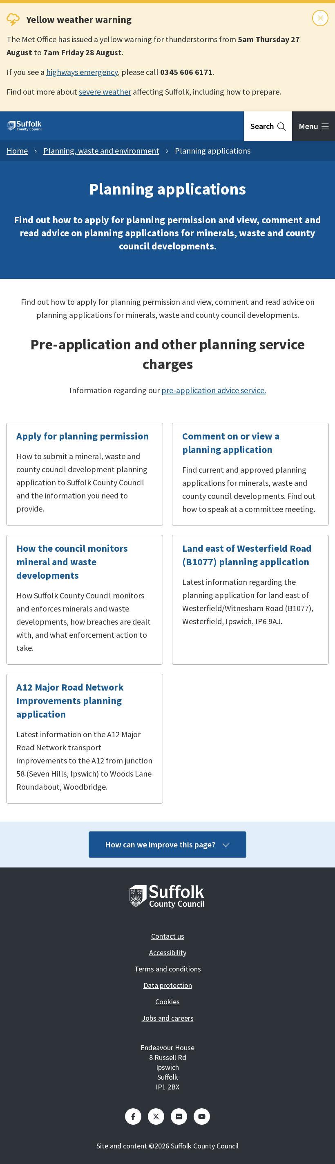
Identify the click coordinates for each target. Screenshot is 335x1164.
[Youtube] (202, 1116)
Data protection (167, 985)
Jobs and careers (168, 1018)
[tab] (268, 126)
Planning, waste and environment (101, 150)
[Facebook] (133, 1116)
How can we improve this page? (160, 844)
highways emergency (82, 72)
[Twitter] (156, 1116)
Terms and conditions (167, 969)
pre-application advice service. (213, 390)
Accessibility (167, 952)
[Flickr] (179, 1116)
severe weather (105, 91)
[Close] (320, 18)
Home (17, 150)
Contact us (167, 936)
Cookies (167, 1001)
